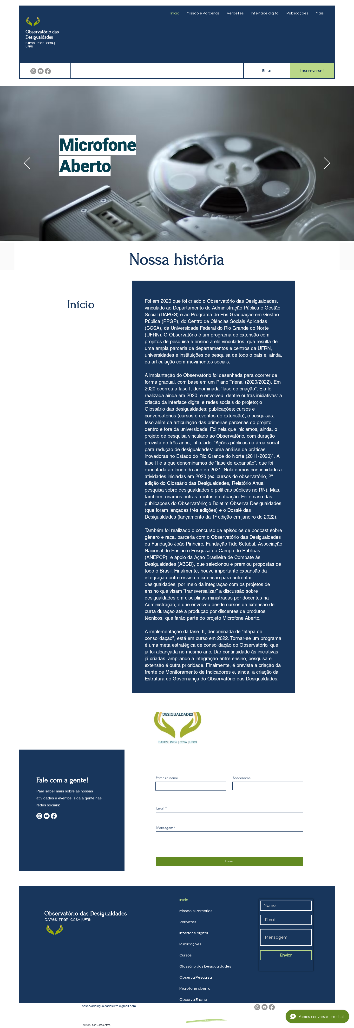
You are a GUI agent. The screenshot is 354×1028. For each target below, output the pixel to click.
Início (183, 996)
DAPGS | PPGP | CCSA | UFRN (68, 1016)
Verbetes (187, 1018)
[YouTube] (99, 141)
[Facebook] (48, 71)
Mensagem (164, 924)
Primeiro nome (167, 874)
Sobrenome (242, 874)
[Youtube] (41, 71)
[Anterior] (27, 163)
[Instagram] (33, 71)
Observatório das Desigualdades (42, 34)
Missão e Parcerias (195, 1007)
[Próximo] (327, 163)
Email (160, 904)
